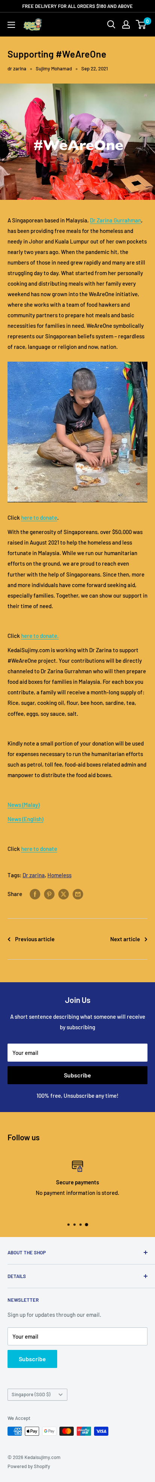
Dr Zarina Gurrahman (115, 220)
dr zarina (17, 68)
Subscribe (77, 1075)
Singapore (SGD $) (31, 1394)
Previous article (35, 939)
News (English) (25, 819)
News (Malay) (24, 804)
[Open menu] (11, 25)
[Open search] (111, 24)
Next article (125, 939)
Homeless (59, 875)
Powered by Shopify (29, 1466)
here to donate (39, 517)
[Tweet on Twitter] (63, 893)
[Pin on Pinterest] (49, 893)
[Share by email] (78, 893)
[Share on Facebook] (35, 893)
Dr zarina (34, 875)
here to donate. (40, 635)
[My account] (126, 24)
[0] (141, 24)
